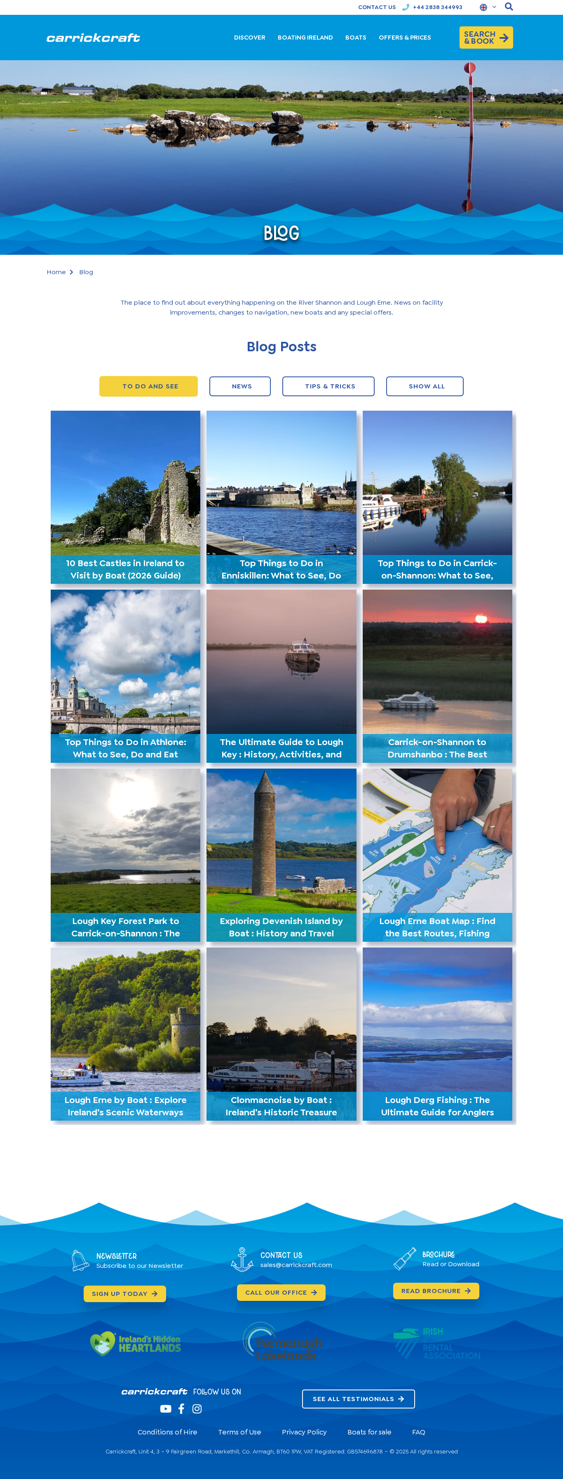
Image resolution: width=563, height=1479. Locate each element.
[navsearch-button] (509, 7)
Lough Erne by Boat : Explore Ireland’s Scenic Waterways (125, 1106)
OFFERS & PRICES (405, 37)
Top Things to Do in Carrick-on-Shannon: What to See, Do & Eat (437, 575)
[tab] (148, 386)
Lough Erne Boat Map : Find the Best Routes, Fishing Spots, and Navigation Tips (437, 933)
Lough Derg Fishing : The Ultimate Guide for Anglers (437, 1106)
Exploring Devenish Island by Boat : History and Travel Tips (281, 933)
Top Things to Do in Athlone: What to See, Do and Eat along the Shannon (125, 754)
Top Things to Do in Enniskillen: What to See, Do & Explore (281, 575)
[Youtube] (165, 1409)
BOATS (355, 37)
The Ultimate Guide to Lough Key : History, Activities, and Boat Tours (281, 754)
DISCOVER (249, 37)
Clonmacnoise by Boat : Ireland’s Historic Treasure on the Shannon (281, 1112)
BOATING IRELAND (305, 37)
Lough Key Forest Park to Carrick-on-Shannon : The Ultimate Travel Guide (125, 933)
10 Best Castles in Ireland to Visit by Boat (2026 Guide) (125, 569)
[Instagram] (197, 1409)
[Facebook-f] (181, 1409)
